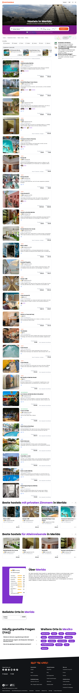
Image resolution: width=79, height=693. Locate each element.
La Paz (66, 644)
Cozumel (71, 641)
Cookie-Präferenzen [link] (58, 690)
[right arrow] (75, 503)
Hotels (32, 672)
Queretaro (59, 644)
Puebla (43, 641)
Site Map (50, 690)
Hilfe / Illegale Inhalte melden (36, 684)
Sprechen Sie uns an (35, 681)
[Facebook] (3, 670)
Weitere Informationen (36, 58)
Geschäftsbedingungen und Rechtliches (19, 690)
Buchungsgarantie (50, 675)
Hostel (22, 61)
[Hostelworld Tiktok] (17, 670)
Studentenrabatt (50, 684)
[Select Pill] (73, 2)
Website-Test (44, 690)
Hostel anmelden (66, 681)
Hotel (22, 424)
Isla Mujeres (52, 641)
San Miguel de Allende (47, 644)
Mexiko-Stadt (45, 633)
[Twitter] (6, 670)
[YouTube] (11, 670)
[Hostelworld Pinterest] (14, 670)
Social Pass (49, 669)
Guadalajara (69, 637)
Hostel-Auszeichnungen (51, 678)
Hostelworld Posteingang (68, 687)
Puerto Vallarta (62, 641)
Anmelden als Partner (67, 684)
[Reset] (37, 28)
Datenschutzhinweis (6, 690)
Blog (48, 672)
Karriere (64, 675)
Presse (64, 672)
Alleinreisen (49, 681)
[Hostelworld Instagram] (9, 670)
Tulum (61, 633)
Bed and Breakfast (24, 392)
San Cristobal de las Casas (55, 637)
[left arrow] (72, 503)
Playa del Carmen (70, 633)
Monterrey (44, 648)
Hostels (32, 669)
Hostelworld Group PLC (67, 669)
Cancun (54, 633)
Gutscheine (31, 690)
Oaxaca (44, 637)
